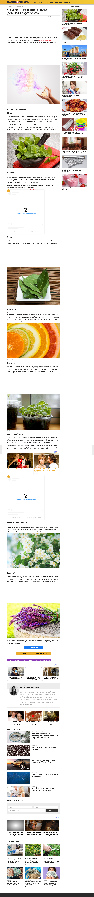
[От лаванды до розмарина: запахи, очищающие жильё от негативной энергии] (51, 850)
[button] (86, 2)
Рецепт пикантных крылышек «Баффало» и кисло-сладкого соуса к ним (74, 115)
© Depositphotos (10, 104)
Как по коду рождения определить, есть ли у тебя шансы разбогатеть (33, 884)
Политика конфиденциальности (16, 894)
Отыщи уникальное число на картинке (45, 748)
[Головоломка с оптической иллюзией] (18, 778)
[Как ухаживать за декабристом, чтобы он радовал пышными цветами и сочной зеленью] (74, 68)
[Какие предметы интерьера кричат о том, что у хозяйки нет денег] (74, 143)
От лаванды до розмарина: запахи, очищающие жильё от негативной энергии (51, 860)
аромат (10, 660)
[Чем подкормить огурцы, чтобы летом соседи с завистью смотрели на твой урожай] (33, 850)
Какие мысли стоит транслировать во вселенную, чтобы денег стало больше (50, 884)
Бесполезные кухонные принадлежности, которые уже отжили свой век (73, 134)
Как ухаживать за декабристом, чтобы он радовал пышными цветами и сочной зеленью (72, 78)
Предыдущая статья (25, 653)
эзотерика (46, 660)
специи (31, 660)
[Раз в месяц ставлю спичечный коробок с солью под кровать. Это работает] (15, 850)
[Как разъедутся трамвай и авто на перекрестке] (18, 764)
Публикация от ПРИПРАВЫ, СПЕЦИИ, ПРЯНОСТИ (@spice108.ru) (26, 517)
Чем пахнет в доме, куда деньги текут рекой (73, 24)
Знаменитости (37, 2)
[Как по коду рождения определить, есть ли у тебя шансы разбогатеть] (33, 873)
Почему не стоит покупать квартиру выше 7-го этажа (74, 59)
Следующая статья (41, 653)
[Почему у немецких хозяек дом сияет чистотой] (74, 87)
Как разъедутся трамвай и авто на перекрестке (44, 762)
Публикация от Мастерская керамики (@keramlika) (25, 231)
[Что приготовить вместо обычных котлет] (74, 33)
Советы (67, 2)
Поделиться (33, 189)
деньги (17, 660)
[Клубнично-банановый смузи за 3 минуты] (74, 180)
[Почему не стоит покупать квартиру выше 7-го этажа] (74, 51)
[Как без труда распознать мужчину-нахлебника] (18, 791)
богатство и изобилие (45, 40)
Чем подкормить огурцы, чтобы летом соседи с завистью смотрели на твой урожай (32, 861)
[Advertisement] (33, 55)
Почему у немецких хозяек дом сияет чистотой (72, 96)
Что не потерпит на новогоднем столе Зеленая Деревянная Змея (45, 736)
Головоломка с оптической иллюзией (45, 775)
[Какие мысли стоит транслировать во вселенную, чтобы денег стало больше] (51, 873)
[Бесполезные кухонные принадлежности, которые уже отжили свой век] (74, 124)
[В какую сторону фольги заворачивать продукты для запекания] (74, 161)
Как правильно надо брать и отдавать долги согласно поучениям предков (14, 884)
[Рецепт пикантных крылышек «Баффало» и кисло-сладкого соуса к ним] (74, 105)
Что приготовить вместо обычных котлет (73, 41)
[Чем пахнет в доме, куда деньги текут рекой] (74, 15)
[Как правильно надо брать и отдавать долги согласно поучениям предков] (15, 873)
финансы (38, 660)
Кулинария (59, 2)
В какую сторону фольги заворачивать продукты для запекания (71, 170)
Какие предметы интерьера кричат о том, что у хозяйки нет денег (74, 152)
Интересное (48, 2)
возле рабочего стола (41, 118)
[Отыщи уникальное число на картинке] (18, 750)
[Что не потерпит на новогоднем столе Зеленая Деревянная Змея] (18, 737)
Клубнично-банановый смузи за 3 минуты (73, 188)
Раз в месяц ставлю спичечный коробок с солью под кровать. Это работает (14, 860)
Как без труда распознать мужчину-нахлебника (44, 789)
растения (24, 660)
